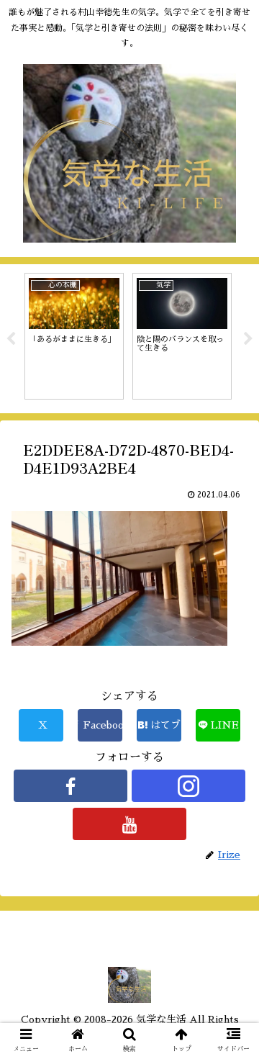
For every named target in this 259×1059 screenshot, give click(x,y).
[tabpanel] (74, 336)
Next (248, 339)
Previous (11, 339)
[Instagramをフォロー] (188, 786)
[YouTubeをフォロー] (129, 824)
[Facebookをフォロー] (70, 786)
